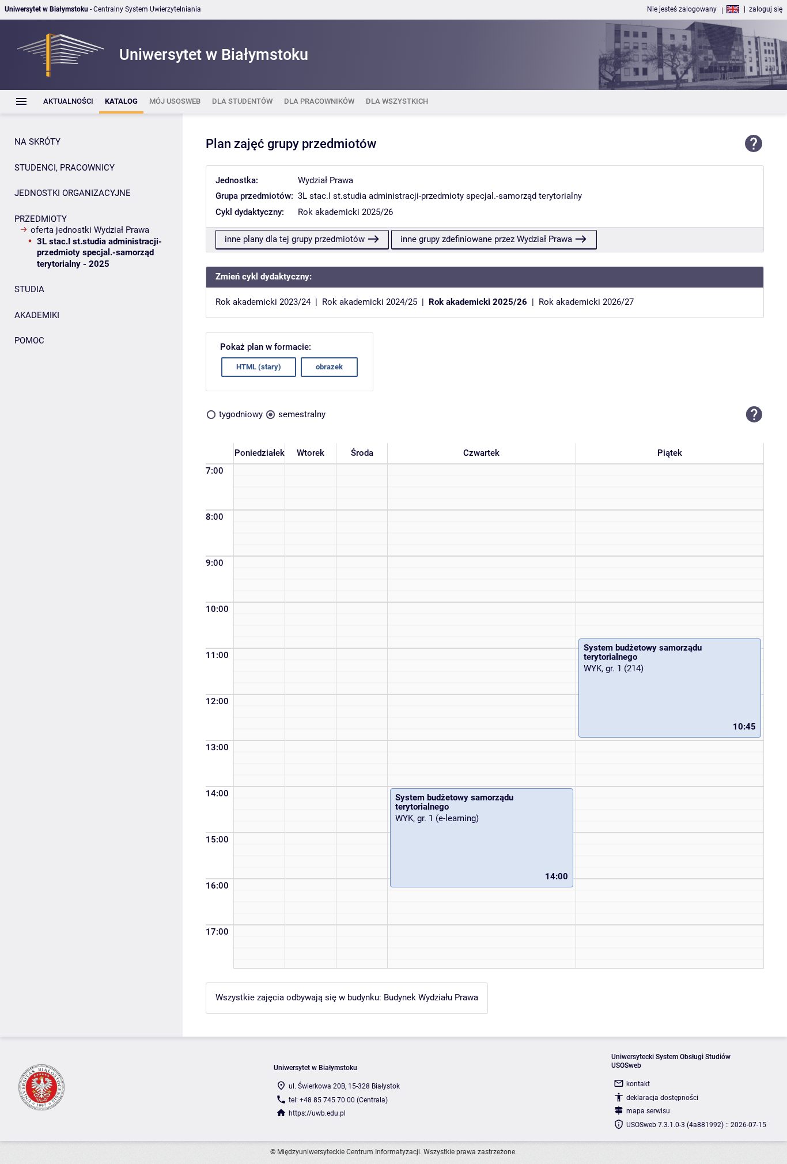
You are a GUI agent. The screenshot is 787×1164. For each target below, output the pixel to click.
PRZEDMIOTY (40, 219)
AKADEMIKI (36, 315)
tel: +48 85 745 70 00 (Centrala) (338, 1100)
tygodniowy (241, 414)
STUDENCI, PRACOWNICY (64, 167)
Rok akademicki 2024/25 (369, 302)
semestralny (302, 414)
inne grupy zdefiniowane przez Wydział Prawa (486, 239)
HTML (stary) (258, 366)
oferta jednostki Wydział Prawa (90, 230)
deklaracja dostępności (662, 1098)
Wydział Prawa (325, 180)
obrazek (329, 366)
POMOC (29, 340)
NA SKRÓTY (37, 142)
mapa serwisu (648, 1111)
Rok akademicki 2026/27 (586, 302)
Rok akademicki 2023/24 (263, 302)
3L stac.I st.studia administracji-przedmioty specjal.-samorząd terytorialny (440, 196)
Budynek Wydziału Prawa (431, 997)
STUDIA (29, 289)
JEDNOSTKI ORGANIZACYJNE (72, 193)
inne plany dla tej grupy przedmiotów (295, 239)
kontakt (638, 1084)
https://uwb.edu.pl (317, 1113)
